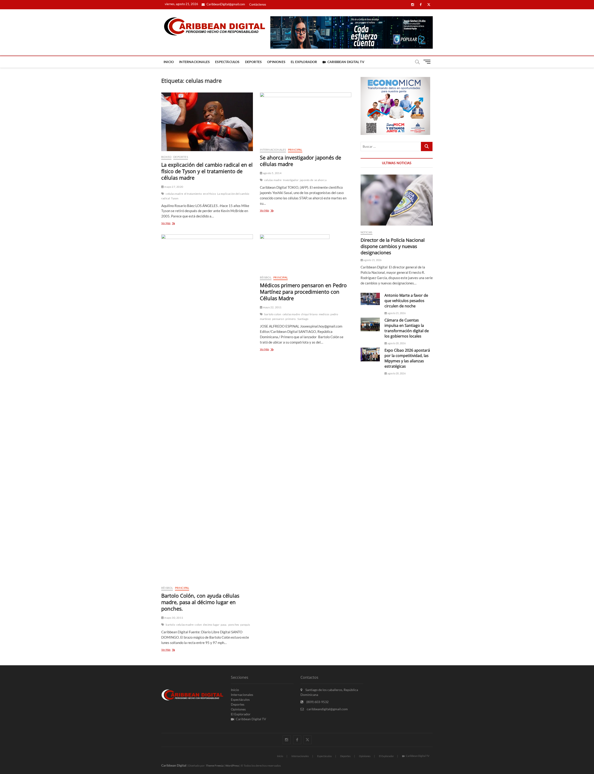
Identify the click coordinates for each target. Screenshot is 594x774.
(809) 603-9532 (317, 702)
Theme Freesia (214, 765)
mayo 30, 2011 (173, 617)
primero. (291, 319)
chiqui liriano (309, 314)
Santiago (302, 319)
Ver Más (172, 223)
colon (198, 624)
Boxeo (166, 157)
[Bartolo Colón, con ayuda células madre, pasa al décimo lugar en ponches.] (207, 408)
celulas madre (174, 193)
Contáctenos (257, 4)
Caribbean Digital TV (345, 62)
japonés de (306, 180)
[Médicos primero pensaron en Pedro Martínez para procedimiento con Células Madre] (306, 253)
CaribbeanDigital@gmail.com (225, 4)
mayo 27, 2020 (173, 186)
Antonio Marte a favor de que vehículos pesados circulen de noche (406, 301)
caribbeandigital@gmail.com (327, 709)
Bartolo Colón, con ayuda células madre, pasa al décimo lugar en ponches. (200, 602)
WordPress (232, 765)
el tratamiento (193, 193)
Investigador (291, 180)
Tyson (174, 198)
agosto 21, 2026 (372, 259)
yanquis (245, 624)
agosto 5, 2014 (271, 173)
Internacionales (194, 62)
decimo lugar (211, 624)
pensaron (278, 319)
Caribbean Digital (173, 765)
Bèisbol (167, 587)
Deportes (253, 62)
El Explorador (304, 62)
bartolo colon (272, 314)
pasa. (224, 624)
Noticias (366, 232)
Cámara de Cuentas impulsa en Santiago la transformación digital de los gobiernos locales (406, 328)
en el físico (209, 193)
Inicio (169, 62)
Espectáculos (227, 62)
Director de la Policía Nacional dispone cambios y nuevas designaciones (393, 246)
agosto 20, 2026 (396, 343)
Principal (295, 149)
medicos (324, 314)
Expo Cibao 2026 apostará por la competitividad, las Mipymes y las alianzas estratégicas (407, 358)
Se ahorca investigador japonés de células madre (300, 160)
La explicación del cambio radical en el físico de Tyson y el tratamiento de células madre (207, 171)
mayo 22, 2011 (272, 307)
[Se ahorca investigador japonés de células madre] (306, 118)
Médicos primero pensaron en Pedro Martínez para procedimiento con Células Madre (303, 292)
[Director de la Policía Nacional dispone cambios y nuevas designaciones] (397, 200)
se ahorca (320, 180)
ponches (233, 624)
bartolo (170, 624)
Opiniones (276, 62)
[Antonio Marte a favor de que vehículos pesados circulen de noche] (370, 299)
